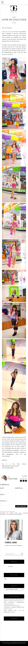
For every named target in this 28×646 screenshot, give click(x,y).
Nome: (2, 488)
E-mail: (2, 494)
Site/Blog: (3, 501)
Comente (24, 476)
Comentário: (19, 488)
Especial (14, 17)
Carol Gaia (10, 566)
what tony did (21, 643)
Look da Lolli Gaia (14, 20)
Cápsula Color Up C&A (9, 605)
